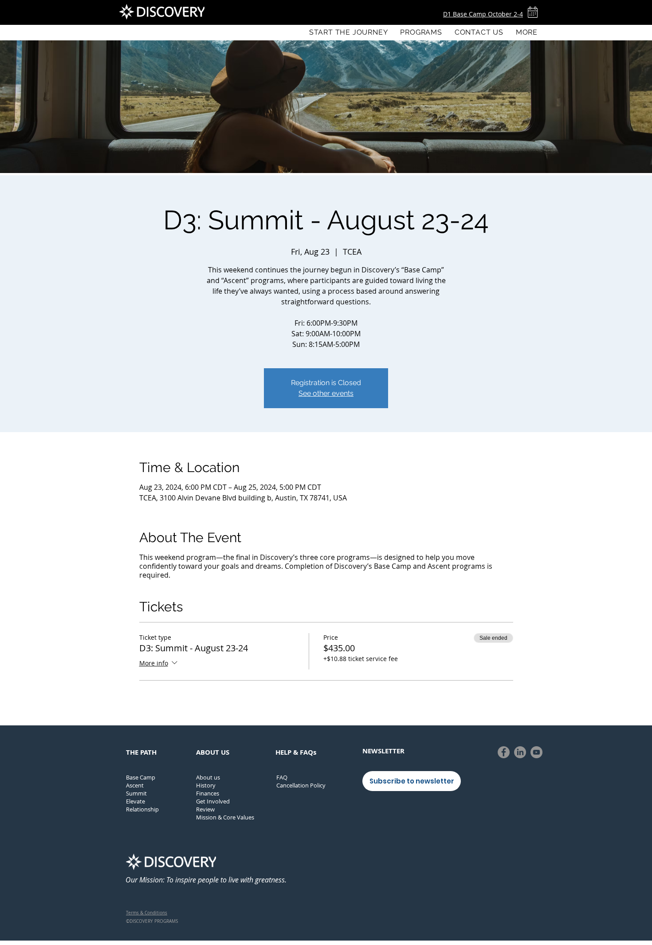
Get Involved (213, 801)
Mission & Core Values (225, 817)
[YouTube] (536, 752)
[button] (421, 32)
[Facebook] (504, 752)
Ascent (135, 785)
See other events (326, 393)
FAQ (281, 777)
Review (205, 809)
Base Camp (140, 777)
